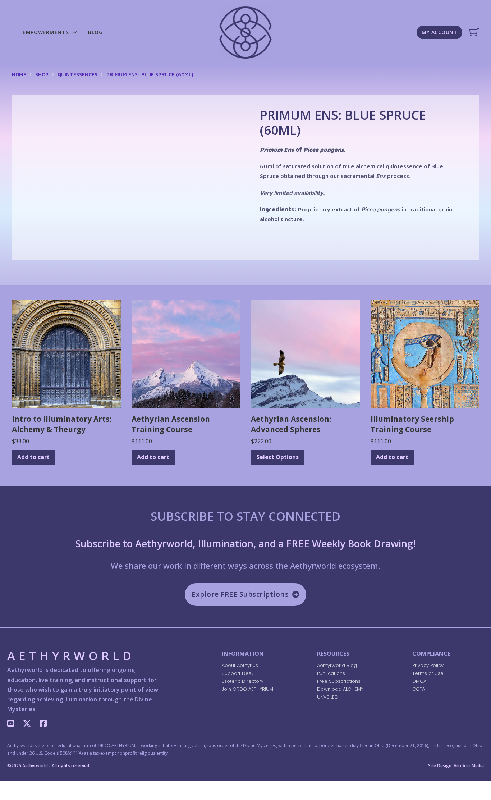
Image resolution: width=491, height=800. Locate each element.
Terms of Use (428, 673)
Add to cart (33, 457)
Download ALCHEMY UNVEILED (340, 693)
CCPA (418, 689)
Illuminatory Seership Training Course (412, 424)
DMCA (419, 681)
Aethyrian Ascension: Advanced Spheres (291, 424)
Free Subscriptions (339, 681)
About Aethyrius (240, 665)
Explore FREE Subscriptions (240, 594)
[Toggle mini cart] (474, 32)
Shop (42, 74)
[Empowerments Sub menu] (74, 32)
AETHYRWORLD (71, 657)
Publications (331, 673)
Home (19, 74)
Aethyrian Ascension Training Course (171, 424)
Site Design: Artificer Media (456, 766)
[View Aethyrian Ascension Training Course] (186, 353)
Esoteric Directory (242, 681)
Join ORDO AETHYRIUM (247, 689)
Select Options (277, 457)
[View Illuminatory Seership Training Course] (425, 353)
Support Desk (237, 673)
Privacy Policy (428, 665)
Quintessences (77, 74)
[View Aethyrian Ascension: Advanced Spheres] (305, 353)
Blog (95, 32)
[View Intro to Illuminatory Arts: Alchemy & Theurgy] (66, 353)
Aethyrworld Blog (337, 665)
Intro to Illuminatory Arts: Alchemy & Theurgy (61, 424)
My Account (439, 32)
